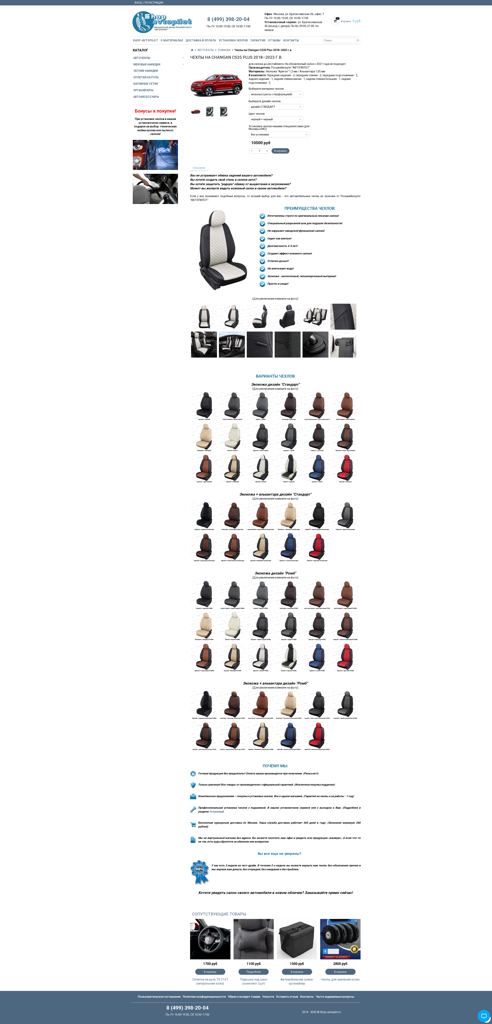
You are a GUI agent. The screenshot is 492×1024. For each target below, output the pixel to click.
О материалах (172, 40)
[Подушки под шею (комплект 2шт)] (254, 939)
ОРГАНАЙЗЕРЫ (143, 90)
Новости (268, 996)
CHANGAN (224, 50)
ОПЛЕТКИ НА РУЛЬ (146, 77)
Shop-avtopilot (145, 40)
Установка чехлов (233, 40)
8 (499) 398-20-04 (228, 19)
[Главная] (192, 50)
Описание (199, 167)
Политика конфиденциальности (204, 996)
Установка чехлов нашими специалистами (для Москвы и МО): (279, 127)
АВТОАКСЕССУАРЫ (146, 96)
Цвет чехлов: (257, 113)
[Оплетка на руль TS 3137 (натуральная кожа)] (210, 939)
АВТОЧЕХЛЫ (205, 50)
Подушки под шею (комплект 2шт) (253, 981)
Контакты (291, 40)
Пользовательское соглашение (159, 996)
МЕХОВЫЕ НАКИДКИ (146, 64)
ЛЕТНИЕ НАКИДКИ (145, 70)
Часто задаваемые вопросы (335, 996)
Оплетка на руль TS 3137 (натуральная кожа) (210, 981)
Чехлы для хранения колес (340, 979)
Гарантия (258, 40)
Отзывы (274, 40)
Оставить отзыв (287, 996)
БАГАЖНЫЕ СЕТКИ (145, 83)
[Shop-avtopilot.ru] (162, 21)
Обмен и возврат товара (244, 996)
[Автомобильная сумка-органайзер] (297, 939)
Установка (216, 811)
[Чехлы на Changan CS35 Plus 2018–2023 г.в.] (216, 84)
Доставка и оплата (201, 40)
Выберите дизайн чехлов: (265, 101)
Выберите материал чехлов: (266, 88)
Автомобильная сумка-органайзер (297, 981)
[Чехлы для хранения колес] (340, 939)
